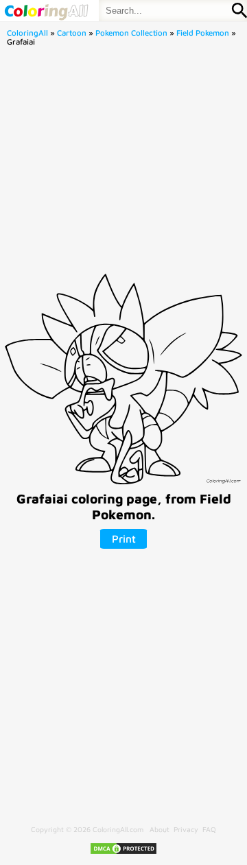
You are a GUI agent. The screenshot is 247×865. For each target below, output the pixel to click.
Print (124, 538)
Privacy (186, 829)
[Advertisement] (123, 164)
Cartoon (71, 32)
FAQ (209, 829)
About (159, 829)
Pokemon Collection (131, 32)
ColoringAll (27, 32)
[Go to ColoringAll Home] (46, 10)
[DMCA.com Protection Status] (123, 853)
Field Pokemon (202, 32)
